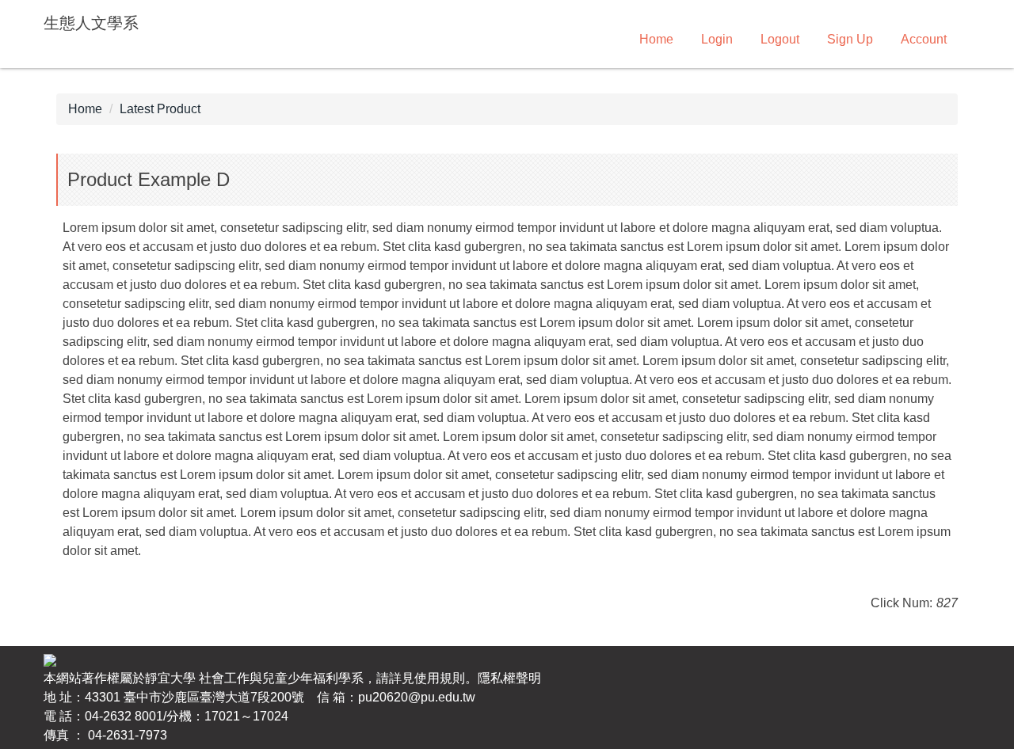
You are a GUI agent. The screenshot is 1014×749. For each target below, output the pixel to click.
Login (717, 39)
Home (656, 39)
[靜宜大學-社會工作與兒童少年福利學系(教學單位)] (50, 659)
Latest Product (160, 109)
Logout (779, 39)
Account (924, 39)
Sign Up (850, 39)
